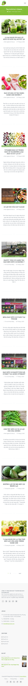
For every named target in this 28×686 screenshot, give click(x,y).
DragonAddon (23, 676)
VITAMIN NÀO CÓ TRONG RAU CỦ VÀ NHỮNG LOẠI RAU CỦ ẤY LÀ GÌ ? (14, 152)
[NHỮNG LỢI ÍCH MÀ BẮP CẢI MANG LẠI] (14, 473)
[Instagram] (6, 601)
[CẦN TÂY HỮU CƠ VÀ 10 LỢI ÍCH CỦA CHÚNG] (14, 418)
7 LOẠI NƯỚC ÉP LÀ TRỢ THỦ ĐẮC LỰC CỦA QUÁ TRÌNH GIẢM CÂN (14, 541)
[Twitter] (13, 601)
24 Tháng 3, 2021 (21, 209)
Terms (5, 678)
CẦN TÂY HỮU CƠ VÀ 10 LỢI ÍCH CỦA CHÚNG (14, 430)
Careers (22, 678)
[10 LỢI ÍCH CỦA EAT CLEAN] (14, 196)
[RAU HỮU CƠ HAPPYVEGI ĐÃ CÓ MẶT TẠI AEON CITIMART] (14, 361)
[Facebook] (2, 601)
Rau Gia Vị (5, 643)
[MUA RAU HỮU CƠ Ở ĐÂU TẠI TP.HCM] (14, 306)
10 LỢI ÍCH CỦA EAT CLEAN (14, 207)
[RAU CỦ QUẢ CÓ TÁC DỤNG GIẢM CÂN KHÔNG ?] (14, 82)
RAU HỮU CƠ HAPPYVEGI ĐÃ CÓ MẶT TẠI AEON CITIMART (14, 373)
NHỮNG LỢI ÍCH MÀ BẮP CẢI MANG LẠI (14, 485)
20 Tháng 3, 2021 (20, 321)
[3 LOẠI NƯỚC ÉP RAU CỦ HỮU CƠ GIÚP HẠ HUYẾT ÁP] (14, 27)
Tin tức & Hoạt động (9, 264)
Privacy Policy (13, 678)
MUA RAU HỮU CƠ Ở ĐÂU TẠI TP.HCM (14, 318)
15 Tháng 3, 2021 (21, 433)
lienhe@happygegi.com (8, 623)
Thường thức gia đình (9, 488)
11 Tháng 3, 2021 (21, 488)
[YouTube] (16, 601)
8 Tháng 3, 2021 (20, 545)
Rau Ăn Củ (5, 637)
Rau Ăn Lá (5, 639)
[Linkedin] (9, 601)
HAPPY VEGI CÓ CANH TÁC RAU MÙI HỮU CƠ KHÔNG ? (14, 261)
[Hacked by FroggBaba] (3, 3)
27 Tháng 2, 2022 (21, 41)
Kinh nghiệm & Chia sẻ (9, 41)
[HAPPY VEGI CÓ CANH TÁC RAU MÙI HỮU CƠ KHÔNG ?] (14, 249)
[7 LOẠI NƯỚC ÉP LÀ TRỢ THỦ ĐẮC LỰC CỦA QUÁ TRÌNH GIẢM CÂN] (14, 528)
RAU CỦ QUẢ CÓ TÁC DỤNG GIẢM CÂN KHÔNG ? (14, 94)
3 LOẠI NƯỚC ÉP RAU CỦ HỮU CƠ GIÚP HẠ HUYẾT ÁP (14, 38)
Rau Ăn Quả (6, 641)
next (20, 573)
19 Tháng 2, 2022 (21, 156)
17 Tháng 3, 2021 (20, 376)
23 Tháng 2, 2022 (21, 97)
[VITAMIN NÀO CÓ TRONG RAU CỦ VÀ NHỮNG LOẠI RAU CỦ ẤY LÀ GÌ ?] (14, 139)
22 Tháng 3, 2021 (20, 264)
